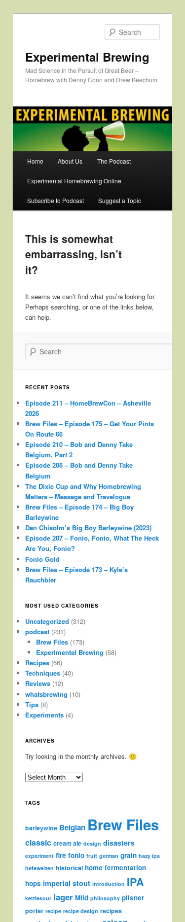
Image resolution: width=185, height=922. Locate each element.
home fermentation (115, 867)
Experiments (44, 714)
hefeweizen (39, 868)
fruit (91, 855)
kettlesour (38, 898)
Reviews (37, 683)
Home (35, 161)
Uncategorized (47, 621)
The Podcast (114, 161)
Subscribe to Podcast (55, 200)
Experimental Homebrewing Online (74, 180)
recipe (53, 911)
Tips (31, 704)
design (92, 843)
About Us (70, 161)
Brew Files (52, 642)
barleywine (41, 827)
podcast (37, 631)
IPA (135, 881)
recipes (111, 910)
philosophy (105, 898)
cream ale (67, 843)
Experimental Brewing (87, 56)
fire (61, 855)
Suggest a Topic (119, 200)
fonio (76, 855)
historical (69, 867)
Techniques (42, 673)
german (108, 855)
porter (34, 910)
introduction (108, 884)
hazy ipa (149, 855)
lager (63, 897)
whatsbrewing (46, 694)
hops (33, 883)
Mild (81, 897)
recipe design (80, 911)
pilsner (133, 897)
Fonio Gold (42, 559)
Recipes (37, 662)
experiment (39, 855)
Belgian (72, 827)
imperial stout (66, 883)
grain (128, 855)
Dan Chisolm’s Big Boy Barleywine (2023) (88, 527)
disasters (119, 843)
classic (38, 842)
